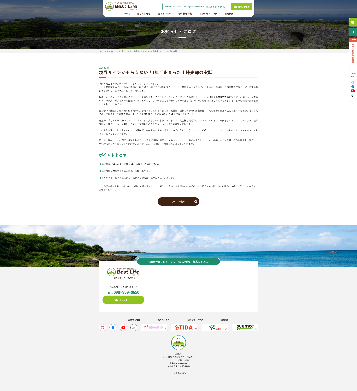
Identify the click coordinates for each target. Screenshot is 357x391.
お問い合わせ (125, 300)
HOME (127, 13)
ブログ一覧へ (178, 201)
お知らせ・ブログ (208, 13)
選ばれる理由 (143, 13)
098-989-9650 (217, 6)
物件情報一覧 (185, 13)
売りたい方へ (164, 13)
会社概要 (229, 13)
